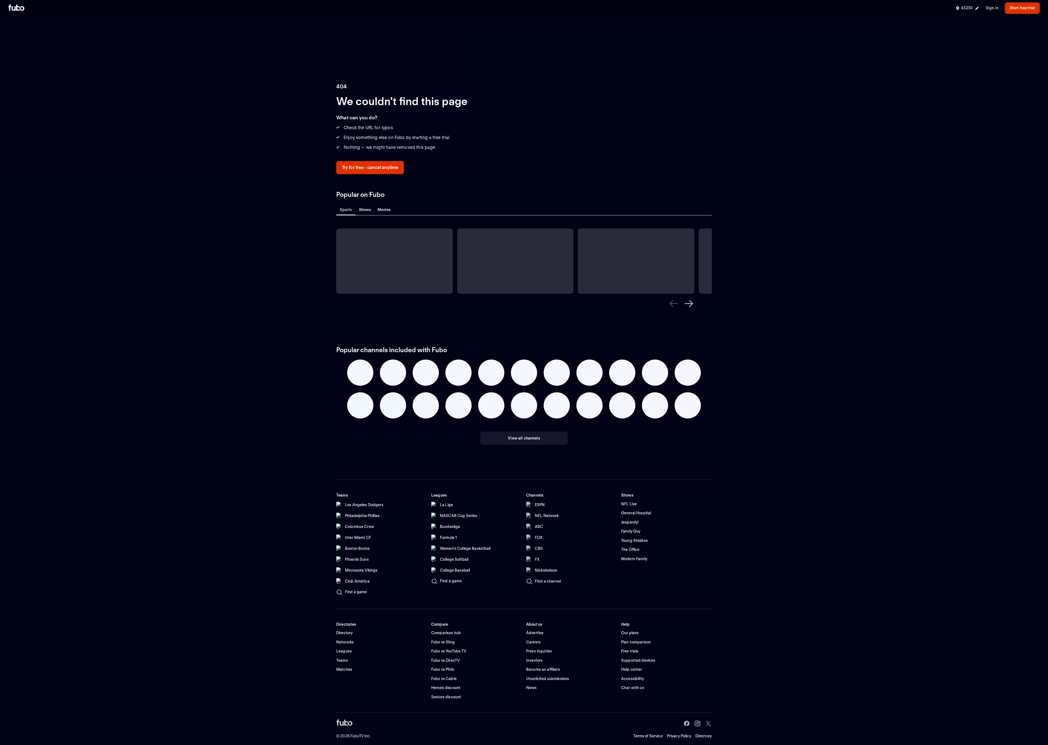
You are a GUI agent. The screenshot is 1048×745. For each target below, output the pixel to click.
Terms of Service (648, 736)
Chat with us (632, 687)
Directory (703, 736)
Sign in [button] (992, 8)
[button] (673, 303)
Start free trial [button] (1022, 8)
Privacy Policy (679, 736)
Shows (365, 209)
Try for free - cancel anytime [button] (370, 167)
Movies (384, 209)
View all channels (524, 438)
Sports (346, 209)
